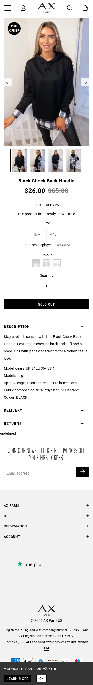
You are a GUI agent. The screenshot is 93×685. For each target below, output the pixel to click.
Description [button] (17, 326)
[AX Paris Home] (46, 8)
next (85, 82)
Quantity (46, 275)
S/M (37, 234)
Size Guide (62, 245)
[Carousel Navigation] (46, 82)
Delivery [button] (13, 410)
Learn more (17, 678)
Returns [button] (13, 423)
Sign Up (82, 472)
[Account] (23, 8)
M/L (53, 234)
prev (8, 82)
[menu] (7, 8)
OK (41, 678)
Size (46, 223)
